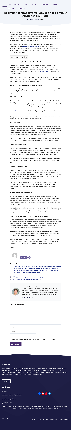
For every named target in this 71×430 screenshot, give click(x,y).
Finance (13, 276)
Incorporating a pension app (18, 111)
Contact (34, 419)
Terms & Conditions (43, 419)
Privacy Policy (53, 419)
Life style (11, 8)
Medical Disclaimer (64, 419)
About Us (6, 381)
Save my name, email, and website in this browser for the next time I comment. (33, 339)
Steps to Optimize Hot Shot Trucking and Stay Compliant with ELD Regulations (31, 277)
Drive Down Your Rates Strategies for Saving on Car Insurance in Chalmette (36, 268)
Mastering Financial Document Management (27, 272)
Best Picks (17, 4)
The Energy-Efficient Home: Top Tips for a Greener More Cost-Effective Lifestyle (37, 266)
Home (9, 4)
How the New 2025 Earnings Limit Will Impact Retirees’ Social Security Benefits (37, 270)
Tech (26, 4)
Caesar (42, 19)
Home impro (45, 4)
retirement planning (45, 71)
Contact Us (22, 8)
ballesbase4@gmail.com (9, 399)
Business (34, 4)
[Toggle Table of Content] (25, 57)
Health (55, 4)
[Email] (29, 257)
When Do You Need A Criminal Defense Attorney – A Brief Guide (26, 279)
